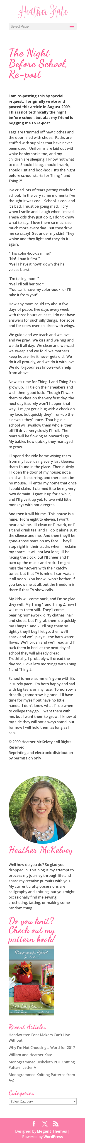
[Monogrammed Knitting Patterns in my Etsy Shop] (31, 1014)
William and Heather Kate (30, 1054)
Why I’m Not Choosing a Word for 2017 (42, 1047)
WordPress (53, 1136)
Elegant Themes (52, 1131)
